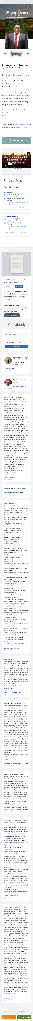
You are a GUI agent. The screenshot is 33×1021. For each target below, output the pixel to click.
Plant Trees (23, 208)
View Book (9, 286)
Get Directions (10, 208)
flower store (23, 127)
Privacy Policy (11, 1013)
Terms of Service (21, 1013)
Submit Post (16, 346)
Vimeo (4, 115)
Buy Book (19, 286)
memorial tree (24, 124)
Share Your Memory (12, 315)
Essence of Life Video (18, 113)
